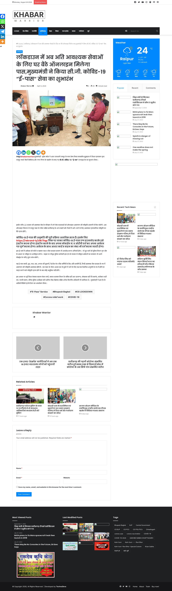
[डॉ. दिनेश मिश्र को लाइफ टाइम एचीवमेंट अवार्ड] (126, 251)
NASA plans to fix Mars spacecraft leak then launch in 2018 (143, 114)
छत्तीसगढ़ (43, 31)
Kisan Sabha (149, 546)
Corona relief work (54, 297)
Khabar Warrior (26, 86)
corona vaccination (133, 534)
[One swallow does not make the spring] (124, 150)
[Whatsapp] (28, 152)
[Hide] (1, 46)
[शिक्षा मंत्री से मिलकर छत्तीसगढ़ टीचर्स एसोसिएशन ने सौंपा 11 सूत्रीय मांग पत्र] (124, 100)
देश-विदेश (25, 31)
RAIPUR (117, 551)
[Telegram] (38, 152)
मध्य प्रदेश (65, 31)
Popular (120, 88)
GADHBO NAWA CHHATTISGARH (141, 538)
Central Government (143, 525)
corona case (118, 534)
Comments (151, 88)
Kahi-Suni (118, 542)
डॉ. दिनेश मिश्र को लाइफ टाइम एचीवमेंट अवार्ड (126, 261)
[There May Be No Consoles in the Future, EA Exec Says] (124, 127)
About (141, 586)
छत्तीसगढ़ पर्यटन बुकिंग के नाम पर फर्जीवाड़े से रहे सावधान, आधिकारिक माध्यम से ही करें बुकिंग (29, 409)
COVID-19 (74, 297)
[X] (33, 152)
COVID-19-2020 (120, 538)
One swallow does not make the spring (143, 148)
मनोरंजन (81, 31)
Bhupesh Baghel (62, 291)
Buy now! (155, 586)
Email (19, 478)
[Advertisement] (61, 193)
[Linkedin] (23, 152)
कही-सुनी (126, 551)
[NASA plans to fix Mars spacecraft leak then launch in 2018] (124, 115)
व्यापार (73, 31)
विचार (57, 31)
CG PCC (126, 529)
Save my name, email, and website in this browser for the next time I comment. (50, 487)
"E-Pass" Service (39, 291)
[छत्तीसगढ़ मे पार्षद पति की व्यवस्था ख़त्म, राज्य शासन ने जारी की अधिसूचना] (101, 546)
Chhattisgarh (150, 529)
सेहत (50, 31)
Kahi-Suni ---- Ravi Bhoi (134, 542)
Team (148, 586)
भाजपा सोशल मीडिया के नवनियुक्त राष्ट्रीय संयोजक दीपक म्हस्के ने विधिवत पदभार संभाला (92, 408)
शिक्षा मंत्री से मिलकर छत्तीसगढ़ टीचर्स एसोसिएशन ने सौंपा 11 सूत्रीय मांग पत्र (144, 101)
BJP (130, 525)
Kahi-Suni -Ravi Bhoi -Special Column (128, 546)
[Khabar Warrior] (29, 16)
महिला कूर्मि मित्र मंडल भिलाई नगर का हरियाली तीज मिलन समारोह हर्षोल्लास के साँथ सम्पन (146, 264)
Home (16, 31)
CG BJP (117, 529)
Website (66, 478)
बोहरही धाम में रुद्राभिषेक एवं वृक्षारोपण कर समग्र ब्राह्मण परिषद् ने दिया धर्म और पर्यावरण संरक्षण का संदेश (60, 409)
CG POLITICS (138, 529)
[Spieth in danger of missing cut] (124, 139)
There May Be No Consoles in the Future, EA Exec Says (143, 127)
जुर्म (88, 31)
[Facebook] (18, 152)
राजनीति (34, 31)
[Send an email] (33, 86)
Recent (135, 88)
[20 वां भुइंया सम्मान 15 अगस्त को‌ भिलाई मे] (70, 546)
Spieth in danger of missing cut (141, 137)
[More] (43, 152)
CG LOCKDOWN (84, 291)
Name (19, 468)
